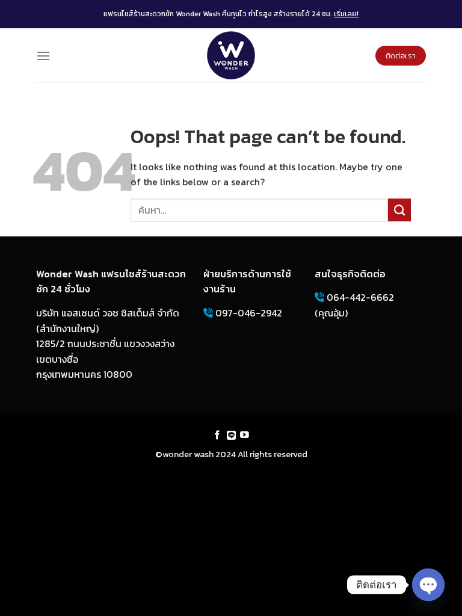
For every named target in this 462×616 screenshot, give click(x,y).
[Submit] (399, 210)
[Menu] (43, 55)
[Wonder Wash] (231, 55)
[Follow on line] (231, 435)
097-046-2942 (247, 313)
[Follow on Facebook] (217, 435)
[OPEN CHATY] (428, 584)
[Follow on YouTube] (244, 435)
